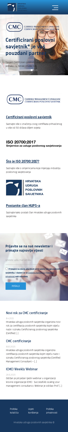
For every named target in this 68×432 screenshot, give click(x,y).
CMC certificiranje (18, 341)
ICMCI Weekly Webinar (22, 369)
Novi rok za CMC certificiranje (27, 313)
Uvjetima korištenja (36, 273)
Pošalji (16, 286)
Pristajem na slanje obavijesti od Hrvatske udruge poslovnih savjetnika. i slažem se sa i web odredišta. (33, 273)
